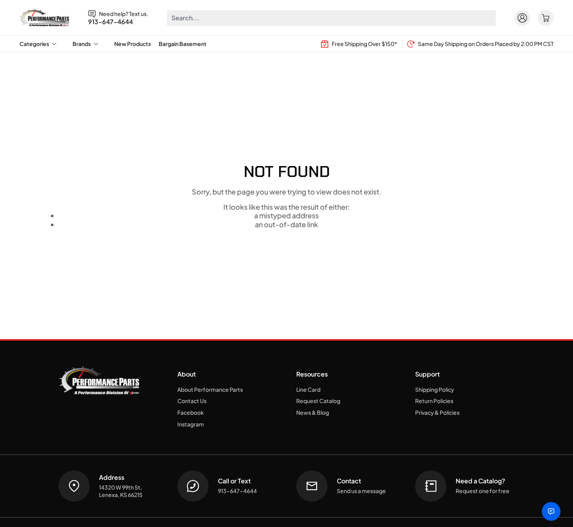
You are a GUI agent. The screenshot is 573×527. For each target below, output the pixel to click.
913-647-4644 (110, 22)
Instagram (190, 424)
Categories (34, 43)
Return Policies (434, 400)
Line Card (308, 389)
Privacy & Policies (437, 412)
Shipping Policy (434, 389)
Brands (82, 43)
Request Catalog (318, 400)
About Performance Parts (210, 389)
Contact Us (192, 400)
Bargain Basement (183, 43)
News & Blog (312, 412)
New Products (132, 43)
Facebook (190, 412)
